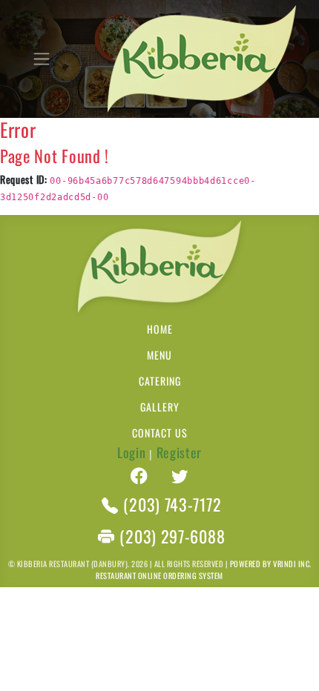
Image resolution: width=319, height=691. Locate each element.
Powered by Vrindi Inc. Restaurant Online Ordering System (203, 569)
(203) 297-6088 (172, 536)
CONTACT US (160, 432)
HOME (160, 329)
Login (131, 452)
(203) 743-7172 (172, 505)
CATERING (160, 381)
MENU (159, 355)
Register (180, 452)
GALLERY (160, 406)
